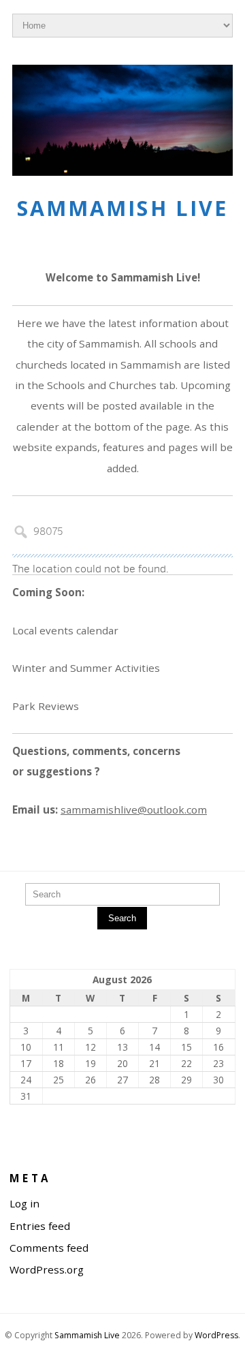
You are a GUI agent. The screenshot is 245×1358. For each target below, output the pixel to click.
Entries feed (40, 1226)
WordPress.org (47, 1269)
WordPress (216, 1335)
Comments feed (49, 1247)
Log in (24, 1203)
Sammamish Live (122, 208)
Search (122, 918)
